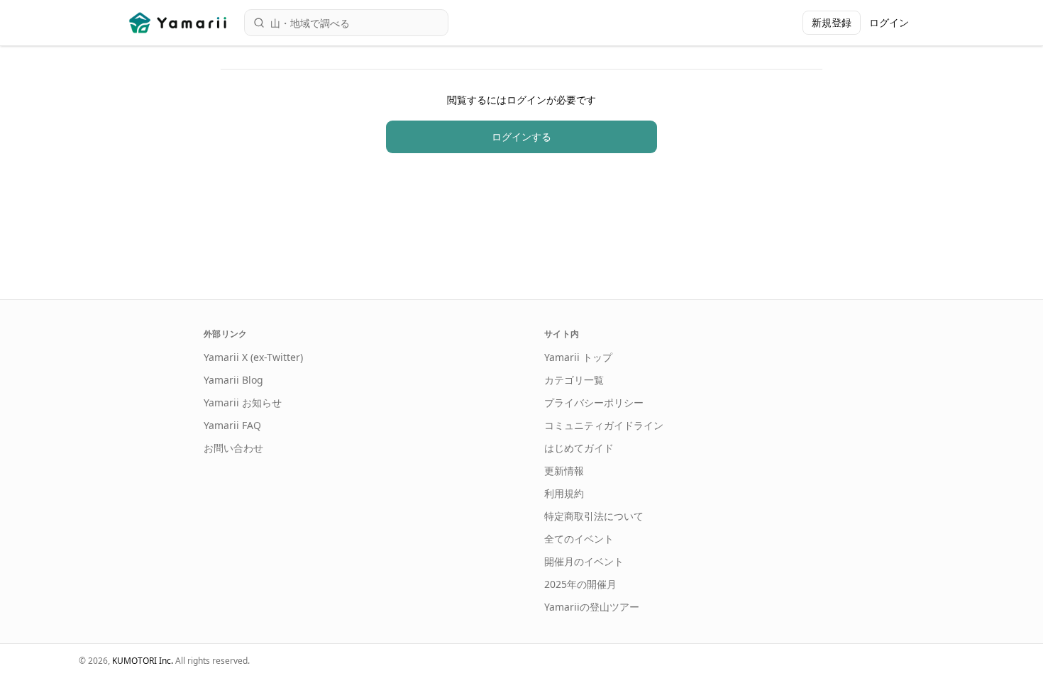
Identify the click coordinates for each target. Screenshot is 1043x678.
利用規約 (564, 493)
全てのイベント (579, 538)
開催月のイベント (584, 561)
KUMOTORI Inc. (142, 661)
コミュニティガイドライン (603, 425)
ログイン (889, 22)
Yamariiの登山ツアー (591, 606)
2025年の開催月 (580, 584)
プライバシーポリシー (594, 402)
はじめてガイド (579, 448)
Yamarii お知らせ (243, 402)
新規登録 (831, 22)
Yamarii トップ (578, 357)
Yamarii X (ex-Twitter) (253, 357)
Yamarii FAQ (232, 425)
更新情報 (564, 470)
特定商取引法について (594, 516)
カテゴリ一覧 (574, 380)
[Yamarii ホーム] (179, 23)
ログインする (521, 136)
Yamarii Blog (233, 380)
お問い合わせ (233, 448)
